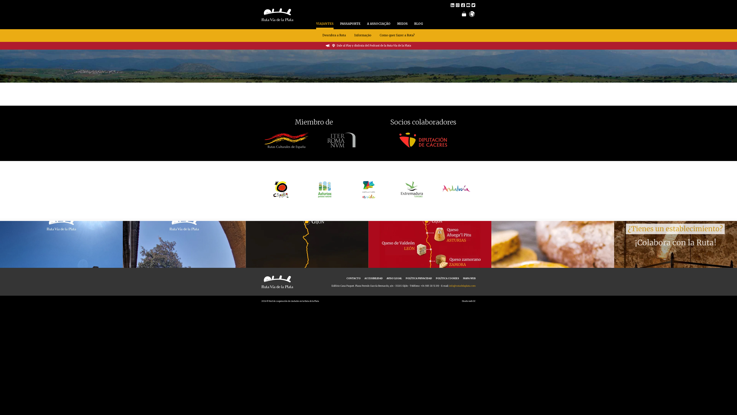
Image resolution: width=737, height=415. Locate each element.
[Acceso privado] (464, 14)
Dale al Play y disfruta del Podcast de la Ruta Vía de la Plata (374, 45)
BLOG (418, 24)
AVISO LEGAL (394, 278)
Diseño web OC (469, 301)
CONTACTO (353, 278)
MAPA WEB (469, 278)
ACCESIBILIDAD (373, 278)
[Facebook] (463, 5)
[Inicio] (277, 14)
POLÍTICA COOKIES (447, 278)
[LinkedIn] (452, 5)
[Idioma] (471, 15)
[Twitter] (473, 5)
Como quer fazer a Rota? (397, 35)
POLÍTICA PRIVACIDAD (419, 278)
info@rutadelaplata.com (462, 285)
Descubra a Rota (334, 35)
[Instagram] (457, 5)
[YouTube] (468, 5)
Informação (362, 35)
